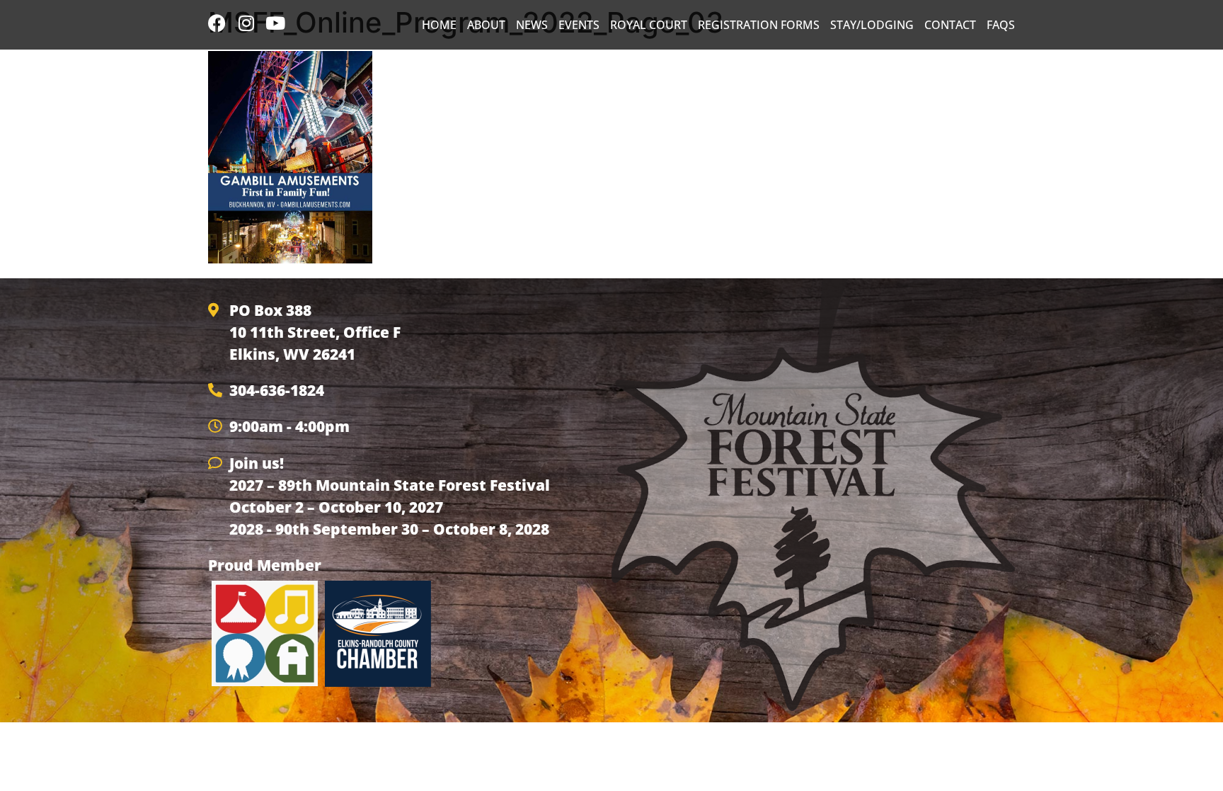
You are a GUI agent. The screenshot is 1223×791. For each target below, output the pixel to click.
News (532, 24)
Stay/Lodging (872, 24)
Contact (950, 24)
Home (439, 24)
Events (578, 24)
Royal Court (648, 24)
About (486, 24)
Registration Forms (759, 24)
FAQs (1001, 24)
